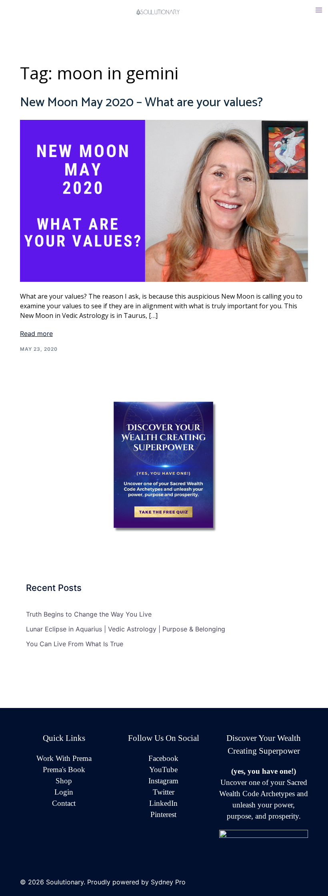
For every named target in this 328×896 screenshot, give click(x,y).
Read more (36, 334)
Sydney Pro (168, 882)
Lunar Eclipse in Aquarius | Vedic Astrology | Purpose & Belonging (125, 629)
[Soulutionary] (163, 11)
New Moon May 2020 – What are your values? (141, 102)
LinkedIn (163, 803)
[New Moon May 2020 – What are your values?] (164, 200)
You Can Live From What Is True (74, 644)
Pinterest (163, 814)
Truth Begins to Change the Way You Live (89, 614)
